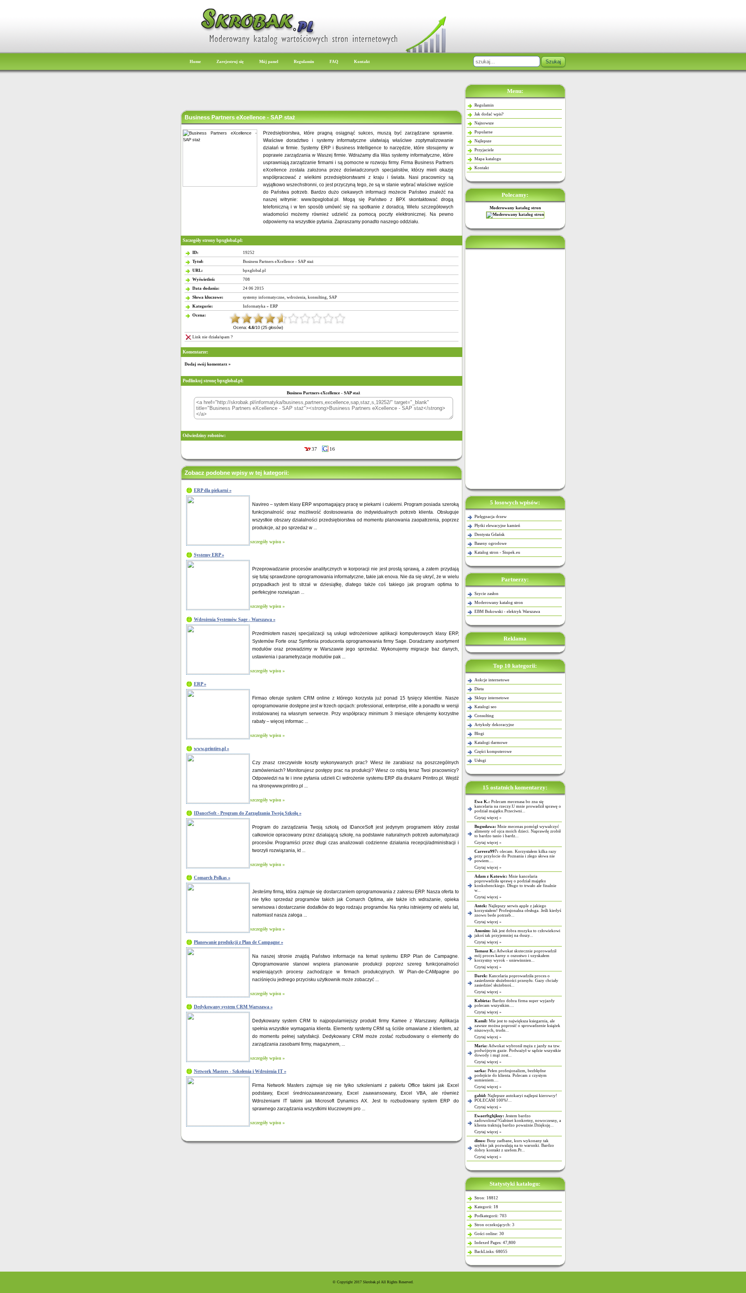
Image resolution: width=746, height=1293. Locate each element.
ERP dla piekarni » (213, 490)
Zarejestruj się (230, 61)
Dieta (479, 688)
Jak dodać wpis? (489, 114)
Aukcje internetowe (491, 679)
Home (195, 61)
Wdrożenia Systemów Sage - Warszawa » (234, 619)
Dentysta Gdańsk (489, 534)
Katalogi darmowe (490, 742)
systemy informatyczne (263, 297)
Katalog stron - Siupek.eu (497, 552)
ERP (274, 306)
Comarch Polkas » (212, 877)
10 (340, 318)
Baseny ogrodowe (490, 543)
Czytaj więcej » (488, 817)
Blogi (479, 733)
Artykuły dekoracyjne (494, 724)
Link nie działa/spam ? (212, 336)
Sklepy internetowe (491, 697)
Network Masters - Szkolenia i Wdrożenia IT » (240, 1071)
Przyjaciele (484, 149)
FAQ (333, 61)
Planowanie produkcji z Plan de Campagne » (238, 942)
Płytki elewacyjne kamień (497, 525)
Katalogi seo (485, 706)
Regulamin (304, 61)
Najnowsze (484, 123)
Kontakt (362, 61)
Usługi (480, 760)
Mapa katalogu (487, 158)
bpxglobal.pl (254, 270)
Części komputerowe (493, 751)
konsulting (317, 297)
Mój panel (268, 61)
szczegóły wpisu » (267, 541)
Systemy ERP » (209, 555)
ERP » (200, 684)
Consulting (484, 715)
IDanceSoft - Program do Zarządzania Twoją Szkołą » (248, 813)
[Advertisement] (515, 367)
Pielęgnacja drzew (490, 516)
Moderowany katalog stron (515, 207)
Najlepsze (483, 140)
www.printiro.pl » (211, 748)
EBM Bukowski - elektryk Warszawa (507, 611)
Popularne (483, 131)
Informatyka (254, 306)
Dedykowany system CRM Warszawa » (233, 1007)
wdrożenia (296, 297)
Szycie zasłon (486, 593)
